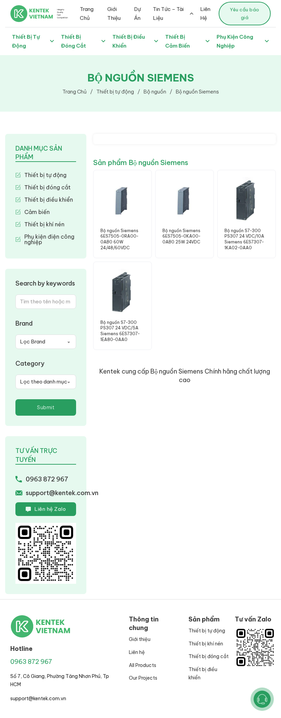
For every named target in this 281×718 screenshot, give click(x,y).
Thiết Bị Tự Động (26, 41)
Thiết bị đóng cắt (47, 187)
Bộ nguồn (155, 91)
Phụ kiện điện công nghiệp (49, 239)
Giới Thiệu (114, 13)
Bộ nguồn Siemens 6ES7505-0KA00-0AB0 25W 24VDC (181, 236)
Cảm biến (37, 212)
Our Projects (143, 678)
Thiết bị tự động (115, 91)
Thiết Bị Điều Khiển (128, 41)
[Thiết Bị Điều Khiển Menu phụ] (156, 41)
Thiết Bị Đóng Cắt (73, 41)
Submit (45, 407)
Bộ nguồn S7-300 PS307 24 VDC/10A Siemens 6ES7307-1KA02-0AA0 (244, 239)
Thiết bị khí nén (205, 644)
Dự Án (137, 13)
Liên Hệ (205, 13)
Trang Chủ (87, 13)
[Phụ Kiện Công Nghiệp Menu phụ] (267, 41)
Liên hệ (137, 652)
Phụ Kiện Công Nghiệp (235, 41)
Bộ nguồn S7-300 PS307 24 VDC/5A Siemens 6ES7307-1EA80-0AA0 (120, 331)
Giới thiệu (139, 639)
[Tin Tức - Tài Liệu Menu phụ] (191, 13)
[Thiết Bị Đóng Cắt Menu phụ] (103, 41)
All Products (142, 665)
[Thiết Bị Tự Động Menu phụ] (52, 41)
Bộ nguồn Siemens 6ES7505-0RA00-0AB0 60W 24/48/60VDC (119, 239)
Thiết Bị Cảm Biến (177, 41)
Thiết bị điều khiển (48, 199)
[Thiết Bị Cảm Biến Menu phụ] (207, 41)
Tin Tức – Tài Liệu (168, 13)
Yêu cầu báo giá (244, 14)
